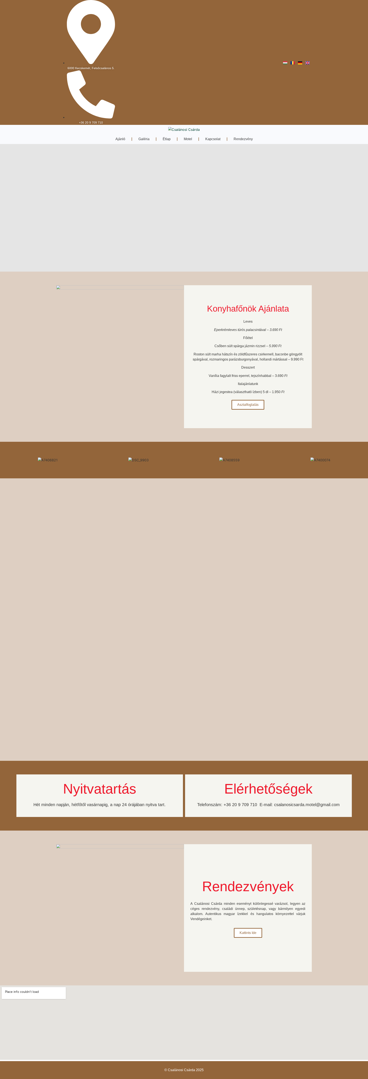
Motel (188, 139)
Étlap (167, 139)
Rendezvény (243, 139)
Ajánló (120, 139)
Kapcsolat (212, 139)
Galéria (144, 139)
